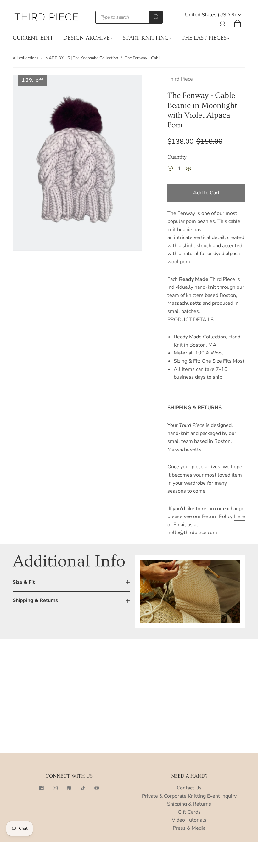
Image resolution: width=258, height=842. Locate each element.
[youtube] (97, 788)
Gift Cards (189, 812)
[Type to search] (122, 17)
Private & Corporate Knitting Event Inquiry (189, 796)
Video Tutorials (189, 820)
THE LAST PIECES (204, 38)
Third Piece (180, 78)
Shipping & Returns (189, 803)
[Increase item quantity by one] (188, 169)
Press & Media (189, 828)
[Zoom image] (77, 164)
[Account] (222, 23)
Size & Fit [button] (24, 582)
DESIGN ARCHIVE (86, 38)
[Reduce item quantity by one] (170, 169)
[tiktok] (83, 788)
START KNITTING (146, 38)
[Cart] (237, 23)
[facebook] (41, 788)
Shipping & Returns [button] (35, 600)
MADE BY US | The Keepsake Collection (81, 58)
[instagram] (55, 788)
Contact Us (189, 787)
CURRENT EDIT (33, 38)
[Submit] (156, 17)
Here (239, 516)
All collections (25, 58)
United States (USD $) (211, 14)
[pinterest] (69, 788)
